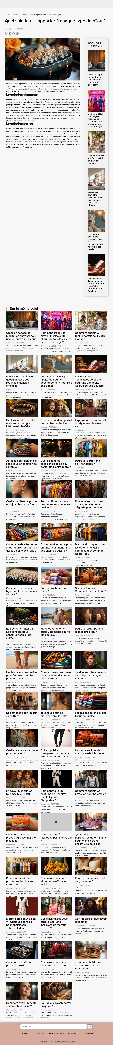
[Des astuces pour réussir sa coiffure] (22, 700)
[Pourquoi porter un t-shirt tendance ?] (91, 448)
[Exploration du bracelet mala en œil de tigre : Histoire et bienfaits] (22, 407)
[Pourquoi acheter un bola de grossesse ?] (91, 866)
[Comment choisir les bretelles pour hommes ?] (91, 778)
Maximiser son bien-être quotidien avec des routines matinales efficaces (95, 198)
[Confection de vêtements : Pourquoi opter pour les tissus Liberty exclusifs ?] (22, 532)
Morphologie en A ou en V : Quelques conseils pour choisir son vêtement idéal (21, 923)
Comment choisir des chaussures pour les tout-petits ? (88, 965)
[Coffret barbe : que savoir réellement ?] (91, 906)
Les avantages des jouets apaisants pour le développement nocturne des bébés (56, 381)
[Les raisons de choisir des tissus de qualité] (91, 700)
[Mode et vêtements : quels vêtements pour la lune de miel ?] (56, 616)
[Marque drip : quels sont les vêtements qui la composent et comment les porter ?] (91, 532)
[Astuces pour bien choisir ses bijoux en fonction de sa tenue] (22, 448)
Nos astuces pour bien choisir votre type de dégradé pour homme (89, 504)
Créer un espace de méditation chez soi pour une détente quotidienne (96, 79)
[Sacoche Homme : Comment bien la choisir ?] (91, 575)
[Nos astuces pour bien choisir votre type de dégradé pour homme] (91, 489)
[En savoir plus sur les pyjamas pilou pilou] (22, 778)
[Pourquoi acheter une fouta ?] (56, 575)
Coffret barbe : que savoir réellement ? (91, 920)
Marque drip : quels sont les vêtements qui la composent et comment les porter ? (90, 549)
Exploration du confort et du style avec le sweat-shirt (90, 423)
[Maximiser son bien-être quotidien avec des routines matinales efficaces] (96, 179)
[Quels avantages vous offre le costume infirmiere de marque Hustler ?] (56, 906)
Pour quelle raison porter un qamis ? (56, 1004)
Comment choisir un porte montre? (18, 964)
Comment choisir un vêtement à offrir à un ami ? (54, 881)
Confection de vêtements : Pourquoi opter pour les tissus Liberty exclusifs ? (21, 547)
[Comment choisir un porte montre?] (22, 950)
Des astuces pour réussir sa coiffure (21, 714)
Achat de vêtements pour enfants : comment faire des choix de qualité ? (56, 547)
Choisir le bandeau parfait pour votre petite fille (56, 422)
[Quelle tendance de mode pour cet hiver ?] (22, 738)
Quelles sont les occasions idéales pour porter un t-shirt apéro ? (56, 463)
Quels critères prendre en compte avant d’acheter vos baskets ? (56, 675)
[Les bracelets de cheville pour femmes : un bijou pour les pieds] (22, 660)
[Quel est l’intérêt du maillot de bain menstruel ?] (56, 822)
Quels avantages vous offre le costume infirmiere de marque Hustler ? (54, 923)
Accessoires (56, 1033)
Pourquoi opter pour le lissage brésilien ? (89, 630)
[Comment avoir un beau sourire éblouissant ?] (22, 990)
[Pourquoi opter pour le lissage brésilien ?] (91, 616)
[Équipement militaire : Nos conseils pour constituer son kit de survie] (22, 616)
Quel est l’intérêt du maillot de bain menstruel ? (56, 837)
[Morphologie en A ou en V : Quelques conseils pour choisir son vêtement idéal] (22, 906)
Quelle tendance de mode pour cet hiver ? (22, 752)
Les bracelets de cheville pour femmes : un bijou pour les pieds (21, 675)
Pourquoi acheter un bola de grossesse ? (90, 880)
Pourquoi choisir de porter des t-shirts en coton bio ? (19, 881)
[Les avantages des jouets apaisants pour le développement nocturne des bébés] (96, 221)
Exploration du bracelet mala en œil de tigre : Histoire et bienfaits (20, 423)
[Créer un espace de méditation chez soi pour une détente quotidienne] (96, 61)
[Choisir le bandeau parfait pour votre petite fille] (56, 407)
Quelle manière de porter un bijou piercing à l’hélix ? (21, 504)
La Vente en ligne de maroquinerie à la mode (89, 752)
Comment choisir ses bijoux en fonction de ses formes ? (21, 591)
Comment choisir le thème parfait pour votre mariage (96, 159)
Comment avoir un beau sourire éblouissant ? (21, 1004)
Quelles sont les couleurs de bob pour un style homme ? (90, 675)
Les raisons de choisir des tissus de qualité (90, 714)
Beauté (40, 1033)
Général (16, 14)
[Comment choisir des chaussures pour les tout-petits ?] (91, 950)
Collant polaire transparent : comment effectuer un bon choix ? (56, 753)
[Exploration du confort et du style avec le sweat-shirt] (91, 407)
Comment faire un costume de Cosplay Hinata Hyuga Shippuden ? (53, 795)
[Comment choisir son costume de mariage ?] (56, 950)
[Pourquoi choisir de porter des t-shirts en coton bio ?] (22, 866)
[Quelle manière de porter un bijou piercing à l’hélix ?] (22, 489)
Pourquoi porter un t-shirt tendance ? (88, 462)
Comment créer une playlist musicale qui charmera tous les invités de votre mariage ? (95, 120)
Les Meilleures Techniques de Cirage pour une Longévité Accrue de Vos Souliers (96, 284)
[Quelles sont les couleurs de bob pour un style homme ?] (91, 660)
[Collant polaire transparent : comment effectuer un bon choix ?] (56, 738)
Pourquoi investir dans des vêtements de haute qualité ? (55, 504)
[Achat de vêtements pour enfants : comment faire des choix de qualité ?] (56, 532)
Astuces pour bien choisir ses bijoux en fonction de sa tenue (21, 463)
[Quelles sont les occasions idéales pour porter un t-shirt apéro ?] (56, 448)
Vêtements (73, 1033)
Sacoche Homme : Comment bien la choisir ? (91, 590)
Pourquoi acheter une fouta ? (54, 590)
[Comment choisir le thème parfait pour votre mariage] (96, 142)
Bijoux (23, 1033)
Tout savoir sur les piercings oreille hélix (54, 714)
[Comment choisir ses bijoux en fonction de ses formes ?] (22, 575)
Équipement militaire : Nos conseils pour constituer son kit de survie (19, 633)
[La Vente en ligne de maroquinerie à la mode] (91, 738)
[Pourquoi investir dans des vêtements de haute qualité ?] (56, 489)
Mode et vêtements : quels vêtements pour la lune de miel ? (55, 631)
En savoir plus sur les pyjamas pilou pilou (19, 792)
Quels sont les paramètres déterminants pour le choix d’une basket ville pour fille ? (91, 839)
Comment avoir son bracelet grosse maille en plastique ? (21, 837)
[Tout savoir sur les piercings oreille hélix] (56, 700)
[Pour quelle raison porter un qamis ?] (56, 990)
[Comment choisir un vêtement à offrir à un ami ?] (56, 866)
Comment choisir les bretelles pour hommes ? (90, 792)
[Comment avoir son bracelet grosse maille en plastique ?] (22, 822)
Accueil (8, 14)
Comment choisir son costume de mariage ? (54, 964)
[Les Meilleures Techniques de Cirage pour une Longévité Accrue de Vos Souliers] (96, 265)
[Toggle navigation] (8, 4)
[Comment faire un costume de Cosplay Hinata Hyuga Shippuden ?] (56, 778)
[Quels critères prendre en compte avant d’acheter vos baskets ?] (56, 660)
